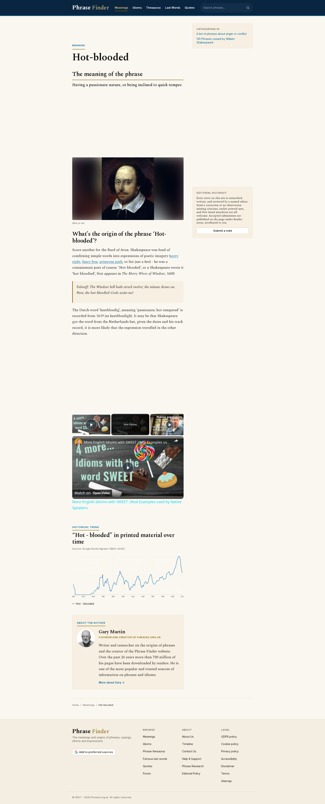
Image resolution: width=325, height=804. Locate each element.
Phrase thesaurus (154, 751)
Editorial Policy (191, 773)
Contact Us (189, 751)
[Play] (169, 424)
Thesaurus (153, 7)
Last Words (172, 7)
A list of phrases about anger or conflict (222, 33)
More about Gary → (112, 682)
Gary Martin (112, 632)
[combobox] (224, 7)
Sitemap (226, 781)
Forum (147, 773)
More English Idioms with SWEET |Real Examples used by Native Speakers (127, 442)
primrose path (110, 262)
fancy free (90, 262)
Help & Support (191, 758)
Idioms (137, 7)
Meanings (121, 7)
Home (75, 704)
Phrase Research (193, 766)
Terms (225, 773)
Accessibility (229, 758)
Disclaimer (227, 766)
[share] (176, 440)
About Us (188, 736)
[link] (78, 442)
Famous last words (155, 758)
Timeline (187, 744)
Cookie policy (229, 744)
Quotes (189, 7)
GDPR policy (229, 736)
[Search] (247, 7)
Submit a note (222, 230)
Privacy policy (230, 751)
